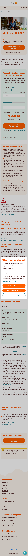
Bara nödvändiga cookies (14, 290)
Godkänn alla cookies (14, 286)
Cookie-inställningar (14, 295)
